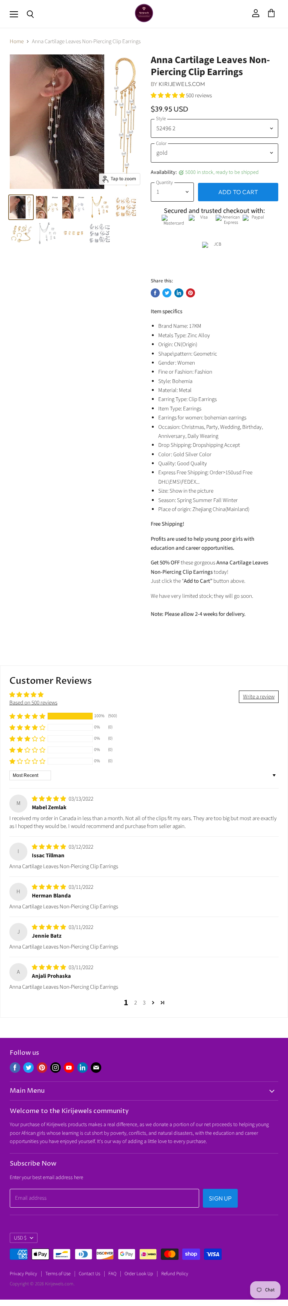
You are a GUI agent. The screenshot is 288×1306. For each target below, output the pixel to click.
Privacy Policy (23, 1273)
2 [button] (135, 1003)
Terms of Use (57, 1273)
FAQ (112, 1273)
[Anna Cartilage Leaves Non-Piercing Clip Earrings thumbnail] (21, 207)
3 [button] (144, 1003)
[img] (49, 799)
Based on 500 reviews (33, 703)
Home (17, 41)
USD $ (20, 1238)
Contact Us (89, 1273)
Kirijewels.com (182, 83)
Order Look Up (138, 1273)
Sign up (220, 1198)
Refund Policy (174, 1273)
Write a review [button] (258, 697)
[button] (168, 96)
